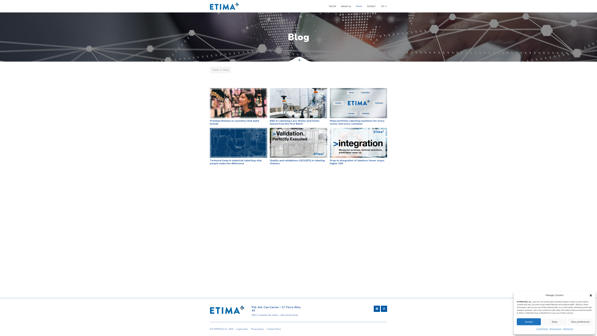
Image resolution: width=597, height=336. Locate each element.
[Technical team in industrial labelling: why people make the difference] (238, 143)
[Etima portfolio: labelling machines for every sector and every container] (358, 103)
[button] (590, 295)
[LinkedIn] (377, 309)
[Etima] (224, 6)
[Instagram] (384, 309)
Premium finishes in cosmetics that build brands (234, 122)
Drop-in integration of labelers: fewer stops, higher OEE (357, 162)
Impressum (568, 329)
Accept (529, 321)
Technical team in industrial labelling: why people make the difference (236, 162)
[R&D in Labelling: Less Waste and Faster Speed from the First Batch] (298, 103)
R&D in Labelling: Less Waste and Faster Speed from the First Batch (294, 122)
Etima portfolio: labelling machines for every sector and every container (357, 122)
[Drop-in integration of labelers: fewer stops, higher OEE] (358, 143)
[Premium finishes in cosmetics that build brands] (238, 103)
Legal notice (242, 329)
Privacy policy (556, 329)
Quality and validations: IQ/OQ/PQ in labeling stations (297, 162)
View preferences (580, 321)
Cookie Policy (542, 329)
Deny (555, 321)
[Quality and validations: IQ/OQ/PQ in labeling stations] (298, 143)
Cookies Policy (274, 329)
